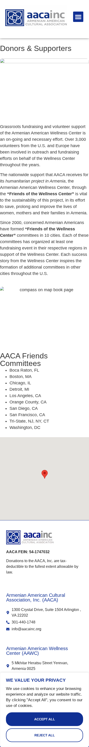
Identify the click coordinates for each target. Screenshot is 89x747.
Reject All (44, 735)
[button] (78, 17)
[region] (44, 709)
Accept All (44, 719)
